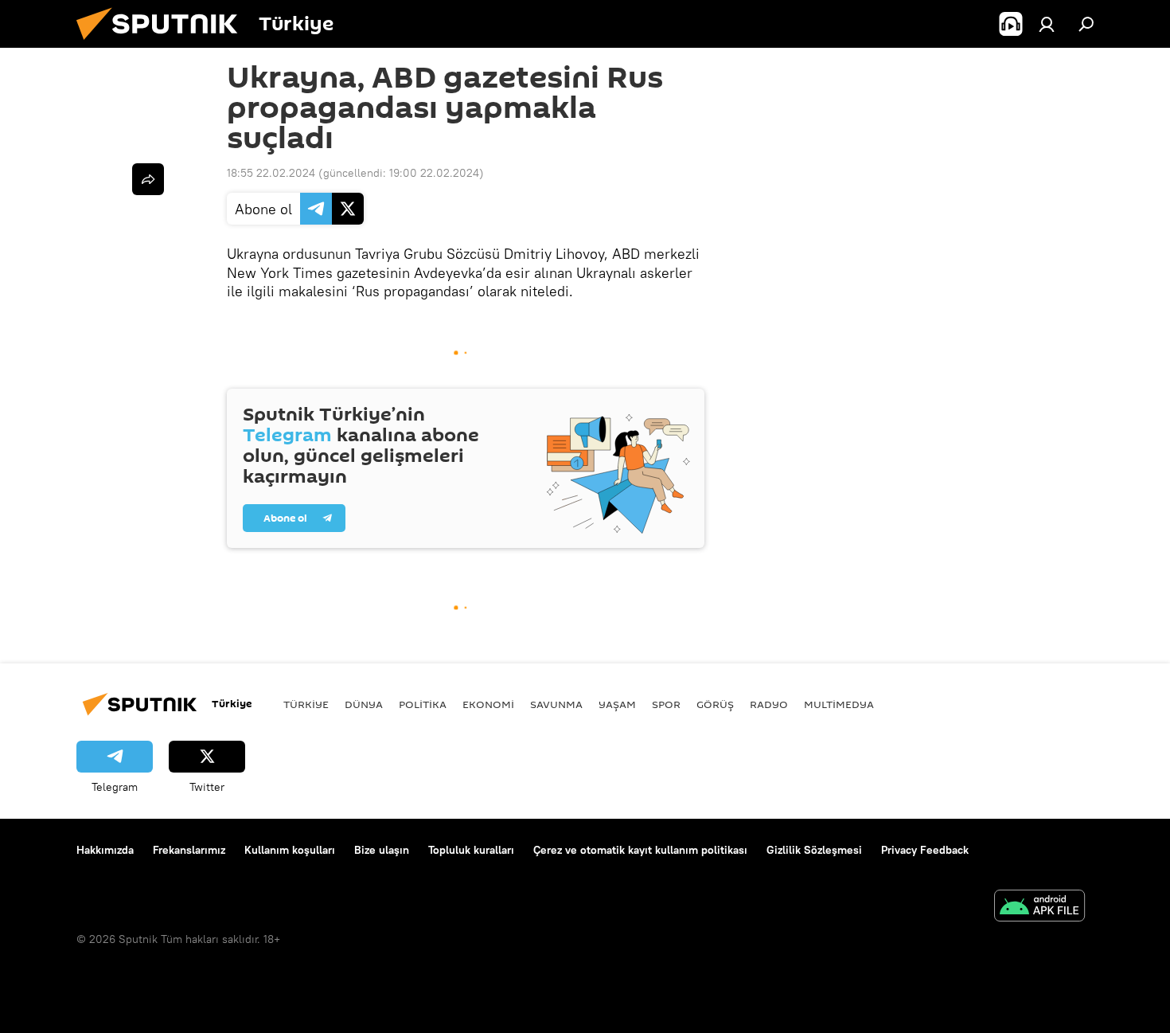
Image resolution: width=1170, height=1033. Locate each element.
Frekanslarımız (189, 850)
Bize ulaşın (381, 850)
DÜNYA (364, 704)
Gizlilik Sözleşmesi (814, 850)
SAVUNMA (556, 704)
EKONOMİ (488, 704)
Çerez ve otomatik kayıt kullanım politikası (640, 850)
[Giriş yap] (1047, 24)
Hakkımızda (105, 850)
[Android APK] (1039, 907)
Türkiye (306, 704)
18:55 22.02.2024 (271, 173)
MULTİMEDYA (839, 704)
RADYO (769, 704)
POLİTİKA (423, 704)
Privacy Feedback (925, 850)
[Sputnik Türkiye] (163, 44)
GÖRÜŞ (715, 704)
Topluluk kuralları (471, 850)
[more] (148, 179)
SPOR (666, 704)
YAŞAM (617, 704)
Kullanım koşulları (289, 850)
